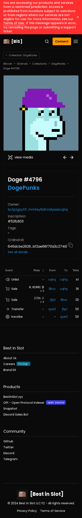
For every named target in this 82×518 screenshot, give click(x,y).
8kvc (52, 289)
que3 (52, 309)
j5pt (53, 300)
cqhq (52, 279)
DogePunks (59, 63)
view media (24, 157)
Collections (39, 63)
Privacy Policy (27, 511)
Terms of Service (52, 511)
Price (37, 270)
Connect (62, 41)
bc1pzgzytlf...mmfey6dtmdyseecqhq (38, 209)
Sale (14, 289)
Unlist (15, 279)
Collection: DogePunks (21, 55)
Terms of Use (14, 23)
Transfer (17, 309)
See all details (18, 252)
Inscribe (17, 317)
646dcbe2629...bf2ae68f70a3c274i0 (38, 246)
